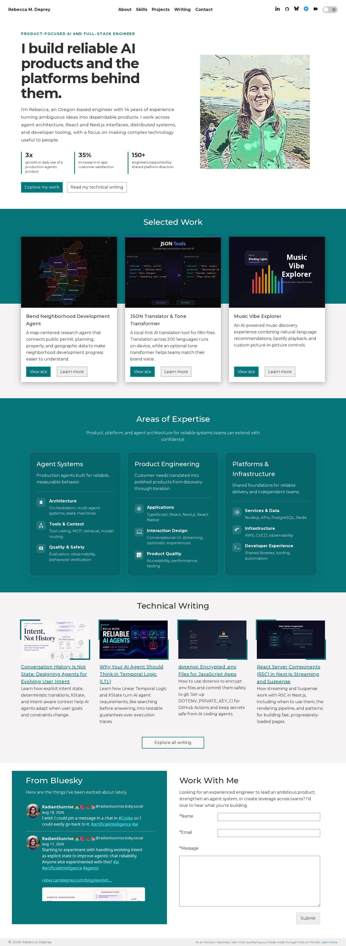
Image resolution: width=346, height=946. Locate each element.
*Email (185, 832)
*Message (189, 848)
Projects (161, 9)
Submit (308, 918)
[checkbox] (330, 9)
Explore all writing (173, 742)
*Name (186, 816)
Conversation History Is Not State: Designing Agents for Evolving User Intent (54, 674)
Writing (182, 9)
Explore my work (42, 187)
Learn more (72, 371)
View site (38, 371)
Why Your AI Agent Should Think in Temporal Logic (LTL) (131, 674)
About (124, 9)
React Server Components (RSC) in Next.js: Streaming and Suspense (288, 674)
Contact (204, 9)
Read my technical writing (96, 187)
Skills (141, 9)
